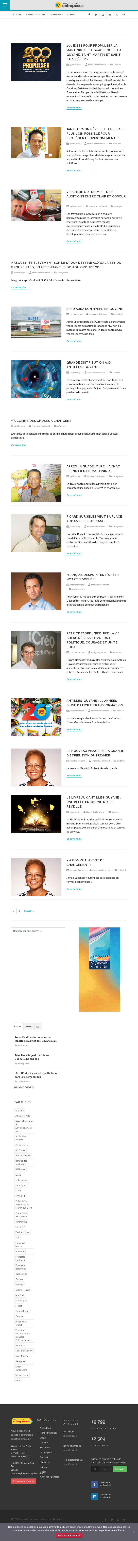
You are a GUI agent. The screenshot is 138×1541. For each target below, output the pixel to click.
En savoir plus (74, 107)
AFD (28, 1115)
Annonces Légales (49, 1476)
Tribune (44, 1466)
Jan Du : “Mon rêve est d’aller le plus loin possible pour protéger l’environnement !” (95, 133)
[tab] (18, 1026)
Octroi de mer (22, 1311)
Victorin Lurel (21, 1375)
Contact (72, 14)
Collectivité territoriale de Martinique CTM (23, 1204)
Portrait (44, 1457)
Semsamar (20, 1361)
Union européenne (21, 1368)
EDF (17, 1237)
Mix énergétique (73, 1460)
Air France (20, 1150)
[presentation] (37, 1026)
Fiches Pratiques (48, 1432)
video (18, 1380)
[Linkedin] (103, 14)
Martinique (20, 1300)
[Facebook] (89, 14)
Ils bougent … (47, 1452)
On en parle (23, 1081)
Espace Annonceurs (23, 1481)
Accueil (17, 14)
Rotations (69, 1431)
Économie (22, 1045)
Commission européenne (21, 1215)
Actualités (45, 1427)
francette (19, 1251)
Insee (27, 1290)
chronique (20, 1185)
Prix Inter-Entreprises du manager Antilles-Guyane (23, 1335)
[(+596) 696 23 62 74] (116, 14)
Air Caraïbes (21, 1145)
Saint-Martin (21, 1356)
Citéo (18, 1190)
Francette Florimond (97, 64)
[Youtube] (110, 14)
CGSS (18, 1174)
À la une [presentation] (17, 1026)
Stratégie (118, 206)
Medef (18, 1305)
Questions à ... (78, 589)
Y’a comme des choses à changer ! (41, 420)
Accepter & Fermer (69, 1535)
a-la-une (19, 1110)
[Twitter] (96, 14)
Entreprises (63, 272)
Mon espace (56, 14)
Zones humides (72, 1445)
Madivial (19, 1295)
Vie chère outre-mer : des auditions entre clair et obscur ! (96, 196)
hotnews (19, 1284)
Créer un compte (35, 14)
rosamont (20, 1345)
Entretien (117, 143)
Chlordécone (21, 1180)
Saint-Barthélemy (23, 1350)
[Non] (133, 1532)
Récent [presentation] (29, 1026)
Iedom (18, 1290)
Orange (19, 1316)
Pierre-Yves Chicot (21, 1323)
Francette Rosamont (20, 1267)
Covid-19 (20, 1227)
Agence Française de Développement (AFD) (23, 1126)
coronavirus (21, 1221)
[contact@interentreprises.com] (123, 14)
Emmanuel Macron (20, 1245)
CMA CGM (20, 1196)
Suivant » (29, 911)
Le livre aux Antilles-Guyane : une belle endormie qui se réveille (93, 802)
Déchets (19, 1232)
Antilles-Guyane (23, 1155)
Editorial (61, 426)
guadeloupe (21, 1274)
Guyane (19, 1279)
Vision (115, 812)
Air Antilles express (20, 1138)
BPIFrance (20, 1169)
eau (28, 1232)
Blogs (43, 1437)
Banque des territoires (21, 1162)
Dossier (117, 64)
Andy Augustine (98, 652)
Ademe (19, 1115)
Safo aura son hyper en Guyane (94, 309)
